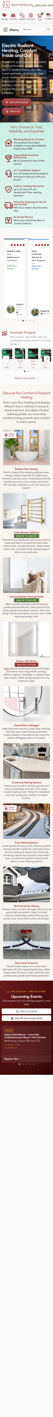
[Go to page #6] (37, 1064)
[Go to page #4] (30, 321)
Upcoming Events (26, 996)
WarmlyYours (21, 5)
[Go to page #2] (23, 321)
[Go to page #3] (26, 321)
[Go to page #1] (19, 321)
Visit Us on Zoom (28, 1011)
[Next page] (47, 359)
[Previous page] (6, 359)
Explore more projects (25, 378)
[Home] (6, 5)
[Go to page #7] (40, 1064)
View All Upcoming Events (28, 1018)
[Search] (48, 29)
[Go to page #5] (33, 321)
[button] (22, 17)
